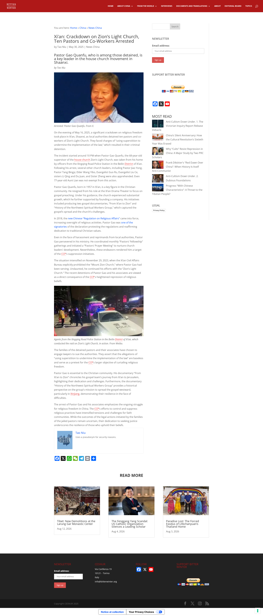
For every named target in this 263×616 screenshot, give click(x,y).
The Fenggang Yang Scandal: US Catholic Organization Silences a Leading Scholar (130, 523)
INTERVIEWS (166, 6)
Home (73, 28)
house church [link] (82, 159)
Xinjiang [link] (74, 393)
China (82, 28)
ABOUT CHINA (123, 6)
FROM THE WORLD (145, 6)
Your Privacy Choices (141, 611)
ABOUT (217, 6)
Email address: (161, 45)
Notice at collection (112, 611)
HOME (110, 6)
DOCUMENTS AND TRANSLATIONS (191, 6)
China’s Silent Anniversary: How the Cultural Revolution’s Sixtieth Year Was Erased (177, 139)
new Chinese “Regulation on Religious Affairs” (94, 218)
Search (175, 26)
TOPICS (248, 6)
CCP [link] (63, 254)
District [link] (129, 163)
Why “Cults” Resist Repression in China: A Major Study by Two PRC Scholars (177, 153)
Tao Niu (61, 47)
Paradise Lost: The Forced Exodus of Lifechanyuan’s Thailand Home (182, 523)
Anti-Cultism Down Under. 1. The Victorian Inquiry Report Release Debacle (177, 126)
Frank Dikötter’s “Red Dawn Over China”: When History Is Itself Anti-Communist (177, 166)
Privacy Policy (159, 210)
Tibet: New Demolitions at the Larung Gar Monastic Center (76, 522)
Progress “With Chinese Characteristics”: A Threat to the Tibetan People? (177, 190)
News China (95, 28)
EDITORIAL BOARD (233, 6)
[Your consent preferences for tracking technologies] (258, 611)
